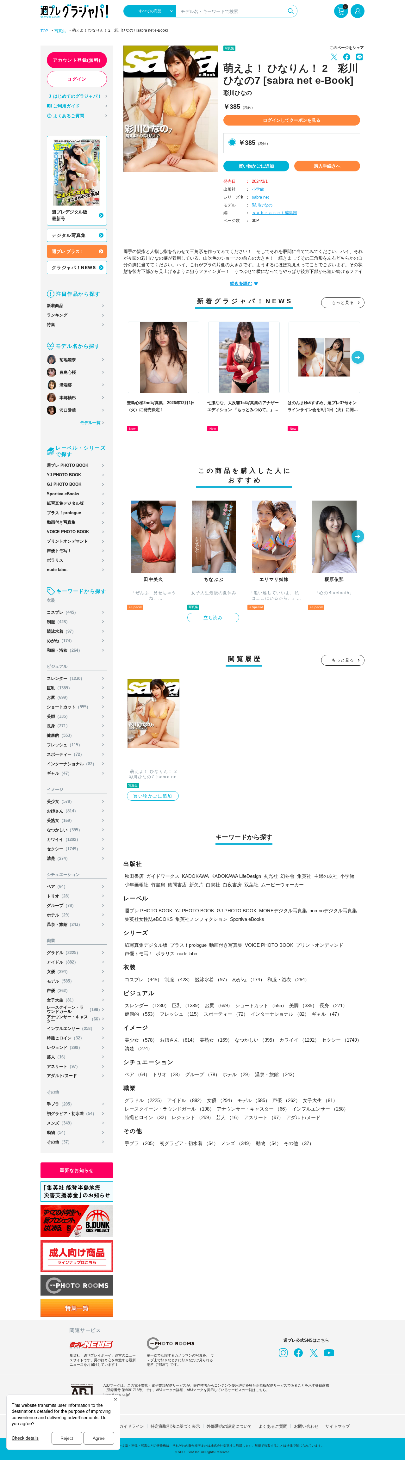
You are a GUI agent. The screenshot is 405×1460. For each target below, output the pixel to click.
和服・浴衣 (64, 650)
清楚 (58, 858)
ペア (57, 886)
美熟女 (60, 820)
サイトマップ (337, 1426)
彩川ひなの (262, 205)
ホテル (59, 915)
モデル (60, 981)
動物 (57, 1132)
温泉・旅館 (64, 924)
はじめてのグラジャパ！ (77, 96)
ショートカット (68, 707)
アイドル (62, 962)
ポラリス (55, 560)
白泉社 (213, 884)
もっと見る (343, 302)
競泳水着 (61, 631)
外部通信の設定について (229, 1426)
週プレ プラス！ (68, 251)
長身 (58, 726)
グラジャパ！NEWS (74, 267)
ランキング (57, 315)
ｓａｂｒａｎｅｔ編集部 (274, 212)
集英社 (304, 876)
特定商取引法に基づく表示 (175, 1426)
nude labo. (57, 569)
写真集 (60, 31)
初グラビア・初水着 (72, 1113)
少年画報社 (136, 884)
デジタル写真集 (69, 235)
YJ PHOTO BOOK (64, 474)
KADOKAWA (195, 876)
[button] (358, 358)
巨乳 (59, 688)
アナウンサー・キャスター (74, 1018)
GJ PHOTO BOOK (64, 484)
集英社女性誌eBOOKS (149, 919)
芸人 (57, 1057)
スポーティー (65, 754)
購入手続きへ (327, 166)
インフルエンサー (71, 1028)
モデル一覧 (90, 422)
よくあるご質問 (68, 115)
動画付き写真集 (61, 522)
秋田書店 (134, 876)
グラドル (63, 952)
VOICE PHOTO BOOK (68, 531)
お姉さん (62, 811)
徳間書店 (177, 884)
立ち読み (213, 617)
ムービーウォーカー (282, 884)
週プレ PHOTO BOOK (67, 465)
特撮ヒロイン (65, 1038)
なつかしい (64, 830)
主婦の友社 (326, 876)
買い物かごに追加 (256, 166)
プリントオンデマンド (67, 541)
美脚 (58, 716)
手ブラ (60, 1104)
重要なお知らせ (77, 1170)
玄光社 (271, 876)
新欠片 (196, 884)
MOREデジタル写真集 (283, 910)
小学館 (258, 189)
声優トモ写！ (59, 550)
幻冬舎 (287, 876)
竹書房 (158, 884)
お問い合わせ (306, 1426)
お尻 (58, 697)
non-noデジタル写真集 (333, 910)
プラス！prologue (64, 512)
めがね (60, 640)
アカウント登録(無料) (77, 60)
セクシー (63, 849)
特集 (51, 324)
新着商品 (55, 305)
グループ (61, 905)
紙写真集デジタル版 (65, 503)
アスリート (63, 1066)
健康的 (60, 735)
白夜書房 (232, 884)
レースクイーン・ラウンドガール (74, 1009)
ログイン (77, 79)
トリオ (59, 896)
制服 (58, 621)
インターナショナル (72, 763)
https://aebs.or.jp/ (116, 1394)
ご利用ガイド (66, 105)
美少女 (60, 801)
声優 (58, 990)
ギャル (59, 773)
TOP (44, 31)
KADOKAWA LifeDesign (236, 876)
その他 (59, 1142)
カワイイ (63, 839)
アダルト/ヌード (62, 1075)
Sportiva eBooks (63, 493)
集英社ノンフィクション (201, 919)
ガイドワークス (162, 876)
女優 (58, 971)
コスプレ (62, 612)
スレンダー (65, 678)
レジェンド (64, 1047)
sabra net (260, 197)
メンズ (60, 1123)
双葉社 (251, 884)
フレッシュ (64, 744)
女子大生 (61, 1000)
